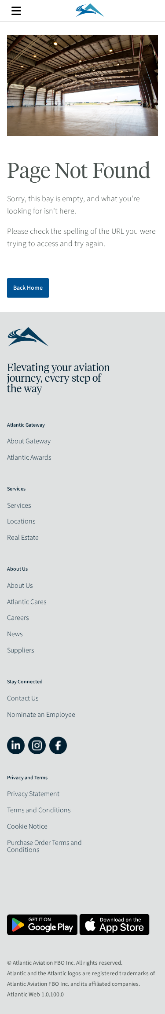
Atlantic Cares (26, 601)
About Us (20, 585)
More (16, 11)
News (14, 634)
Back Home (28, 288)
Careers (18, 617)
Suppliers (20, 650)
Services (19, 505)
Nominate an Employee (41, 714)
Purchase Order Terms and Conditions (44, 846)
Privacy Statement (33, 793)
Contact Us (22, 698)
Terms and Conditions (38, 810)
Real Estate (23, 537)
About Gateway (29, 441)
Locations (21, 521)
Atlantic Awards (29, 457)
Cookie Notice (27, 826)
